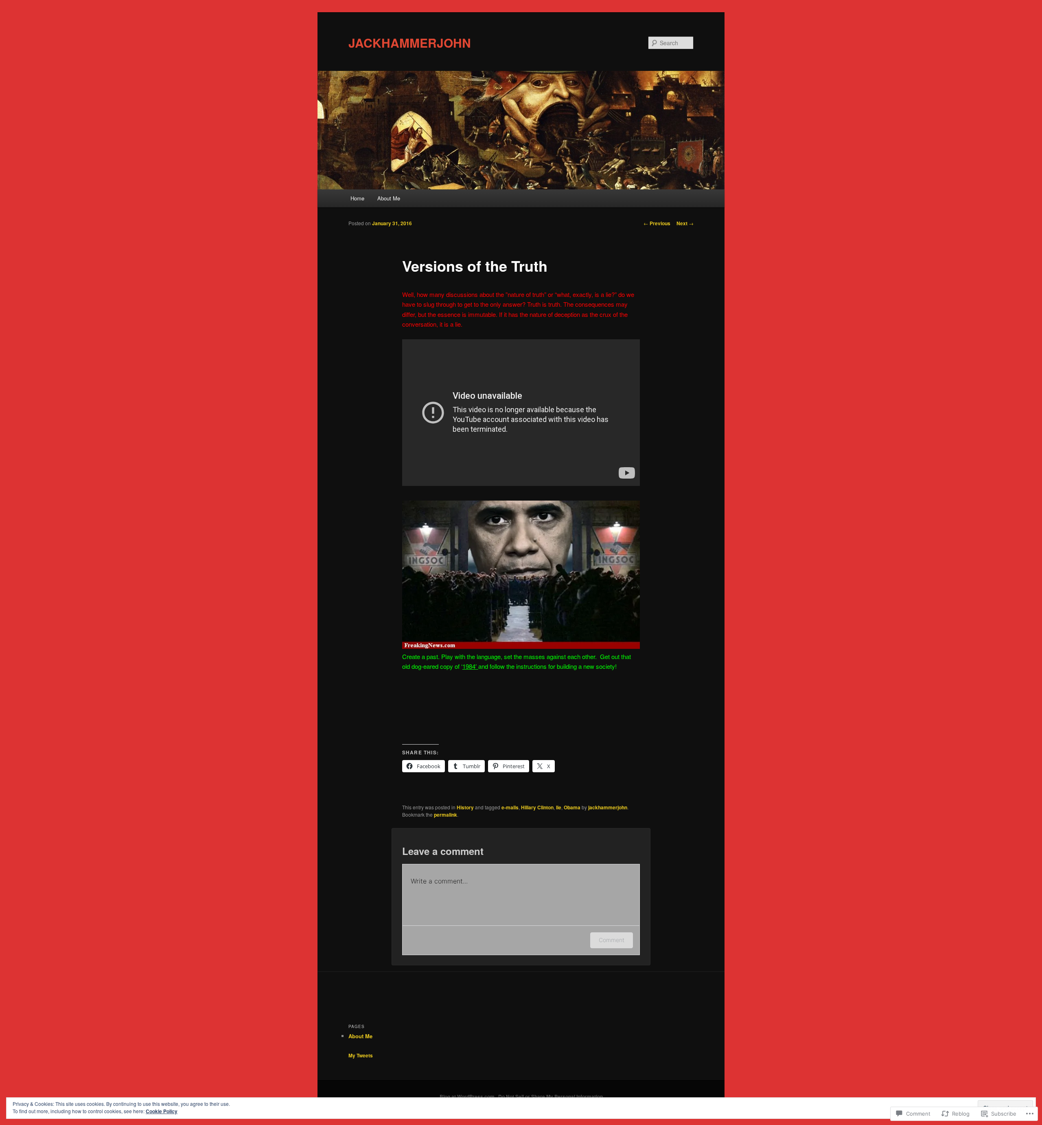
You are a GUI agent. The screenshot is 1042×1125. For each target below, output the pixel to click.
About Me (388, 198)
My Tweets (360, 1055)
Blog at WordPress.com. (468, 1096)
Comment (611, 939)
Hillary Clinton (537, 807)
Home (357, 198)
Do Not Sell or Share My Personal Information (550, 1096)
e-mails (510, 807)
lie (558, 807)
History (465, 807)
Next (685, 223)
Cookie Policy (161, 1111)
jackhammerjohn (607, 807)
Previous (657, 223)
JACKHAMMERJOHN (409, 42)
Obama (572, 807)
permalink (445, 814)
